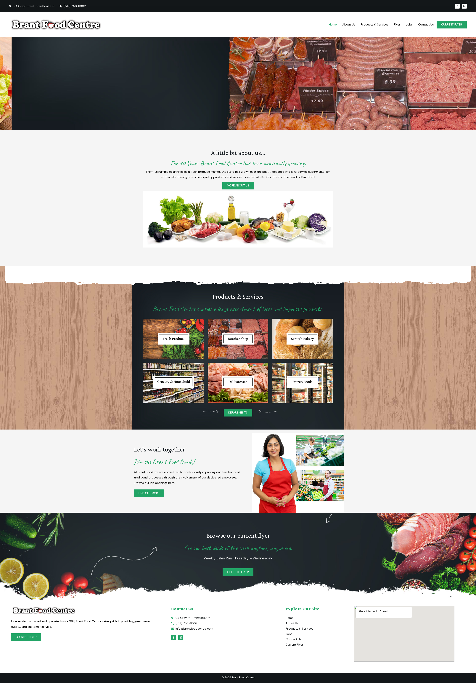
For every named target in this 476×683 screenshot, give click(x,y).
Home (333, 24)
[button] (4, 83)
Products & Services (374, 24)
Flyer (397, 24)
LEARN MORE (22, 101)
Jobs (409, 24)
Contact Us (426, 24)
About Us (348, 24)
